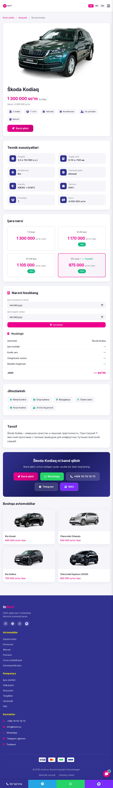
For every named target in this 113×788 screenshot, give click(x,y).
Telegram (48, 486)
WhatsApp (54, 476)
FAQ (5, 706)
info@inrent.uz (14, 726)
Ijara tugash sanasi (16, 312)
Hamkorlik (8, 701)
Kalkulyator (8, 685)
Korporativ (8, 690)
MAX (71, 486)
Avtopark (22, 17)
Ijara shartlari (9, 680)
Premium (7, 655)
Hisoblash (58, 325)
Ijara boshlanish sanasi (18, 300)
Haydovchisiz (9, 639)
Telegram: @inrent (16, 738)
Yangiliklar (8, 695)
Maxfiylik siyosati (47, 775)
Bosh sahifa (8, 17)
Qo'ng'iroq (16, 783)
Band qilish (22, 128)
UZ (91, 6)
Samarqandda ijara (12, 665)
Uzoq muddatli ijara (12, 660)
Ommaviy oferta (66, 775)
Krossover (8, 644)
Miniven (7, 649)
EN (102, 6)
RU (96, 6)
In (8, 607)
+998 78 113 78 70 (84, 476)
